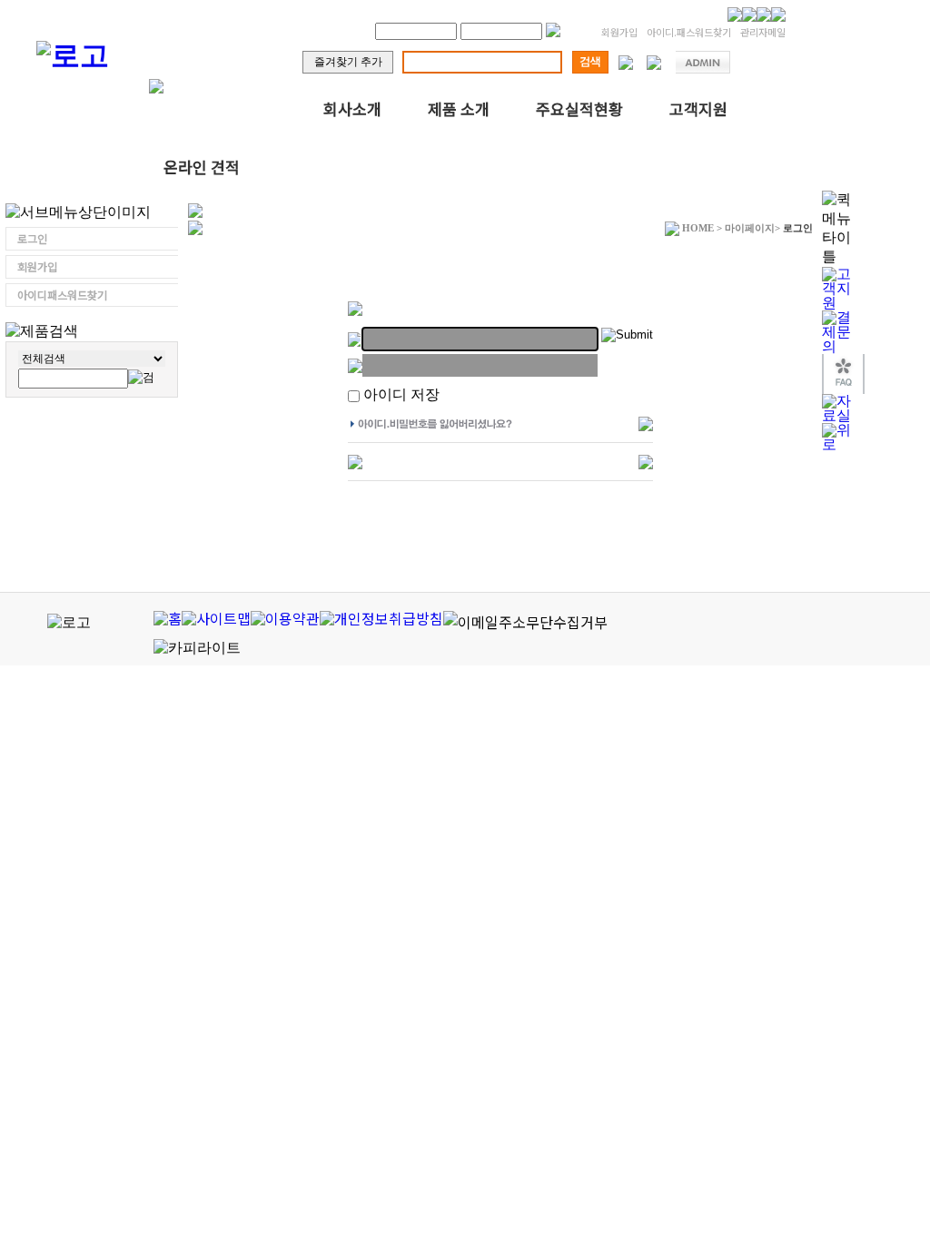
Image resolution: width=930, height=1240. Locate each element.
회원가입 (619, 32)
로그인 (32, 238)
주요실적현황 (579, 108)
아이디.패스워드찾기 (689, 32)
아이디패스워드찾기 (62, 294)
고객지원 (698, 108)
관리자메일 (763, 32)
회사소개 (352, 108)
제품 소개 (459, 108)
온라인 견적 (201, 166)
